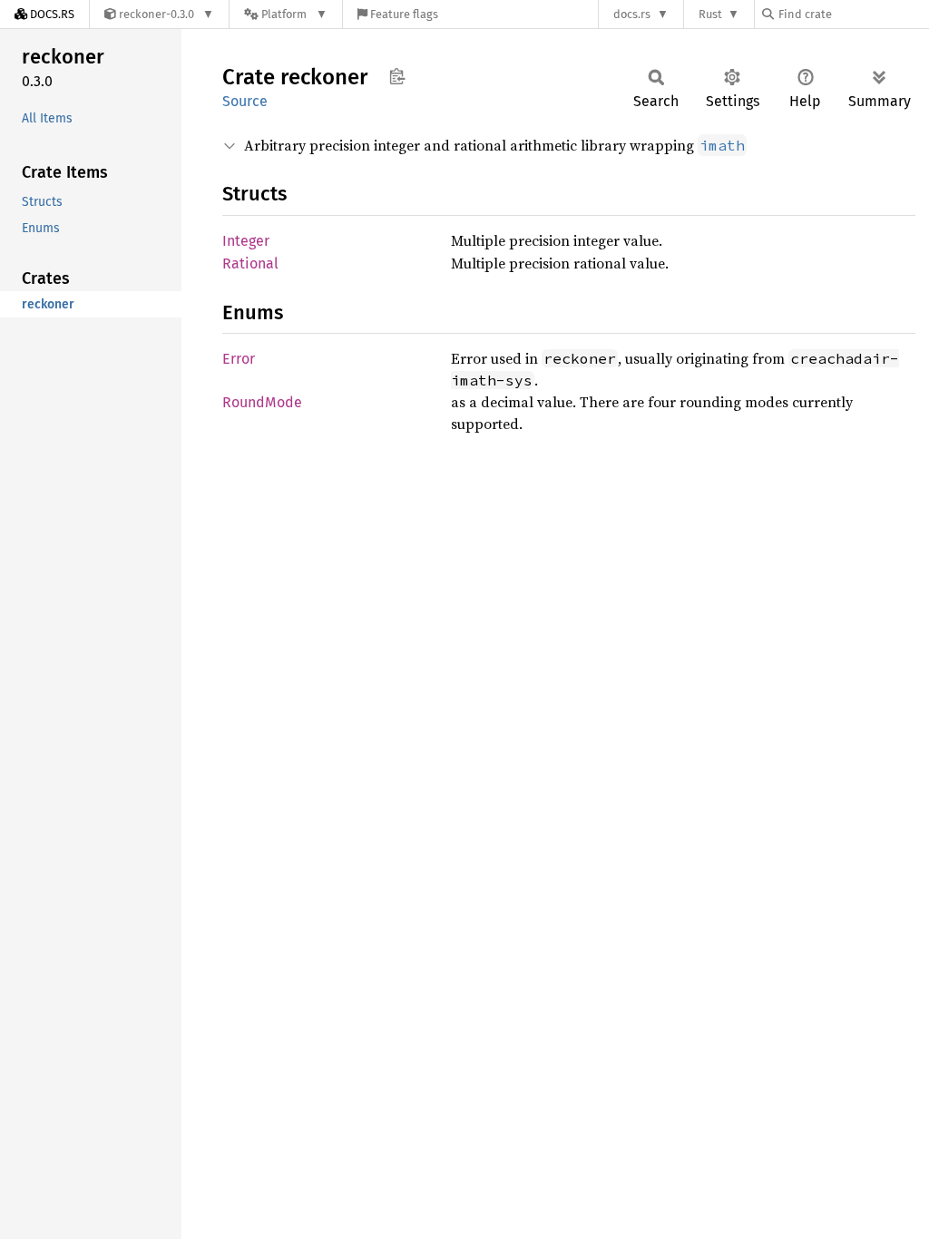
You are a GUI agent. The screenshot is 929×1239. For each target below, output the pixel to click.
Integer (245, 240)
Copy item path (397, 76)
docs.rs (631, 14)
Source (245, 101)
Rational (250, 263)
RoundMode (262, 402)
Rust (710, 14)
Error (238, 358)
